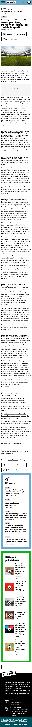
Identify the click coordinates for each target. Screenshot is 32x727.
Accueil (3, 8)
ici (12, 453)
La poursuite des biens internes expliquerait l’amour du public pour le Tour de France (15, 435)
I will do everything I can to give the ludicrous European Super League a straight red (15, 416)
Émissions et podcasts (8, 10)
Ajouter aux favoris (11, 39)
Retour (7, 667)
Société (4, 16)
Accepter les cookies (19, 724)
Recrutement (13, 701)
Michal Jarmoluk (13, 460)
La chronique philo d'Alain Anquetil (11, 11)
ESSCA (17, 73)
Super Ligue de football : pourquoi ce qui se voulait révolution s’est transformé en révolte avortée (15, 401)
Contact (12, 699)
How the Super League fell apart (14, 393)
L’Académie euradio (15, 702)
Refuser (7, 724)
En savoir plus (23, 721)
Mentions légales (14, 704)
